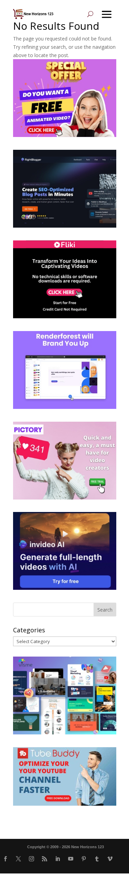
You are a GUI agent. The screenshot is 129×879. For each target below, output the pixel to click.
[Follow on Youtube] (70, 859)
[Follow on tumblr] (97, 859)
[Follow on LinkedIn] (57, 859)
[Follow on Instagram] (31, 859)
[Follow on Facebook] (5, 859)
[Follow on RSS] (44, 859)
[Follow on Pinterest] (83, 859)
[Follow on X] (18, 859)
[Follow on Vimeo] (110, 859)
